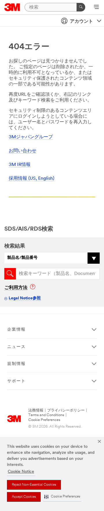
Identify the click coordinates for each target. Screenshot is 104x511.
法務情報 (35, 410)
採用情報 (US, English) (31, 178)
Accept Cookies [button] (24, 497)
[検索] (81, 7)
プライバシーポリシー (66, 410)
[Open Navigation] (96, 7)
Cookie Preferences (44, 420)
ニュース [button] (16, 347)
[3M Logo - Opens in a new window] (12, 7)
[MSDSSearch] (10, 274)
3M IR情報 (20, 164)
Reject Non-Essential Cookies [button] (34, 485)
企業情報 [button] (16, 330)
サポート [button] (16, 381)
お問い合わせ (22, 151)
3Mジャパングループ (31, 137)
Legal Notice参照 (25, 298)
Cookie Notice (21, 472)
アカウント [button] (81, 21)
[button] (62, 497)
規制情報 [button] (16, 364)
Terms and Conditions (46, 415)
